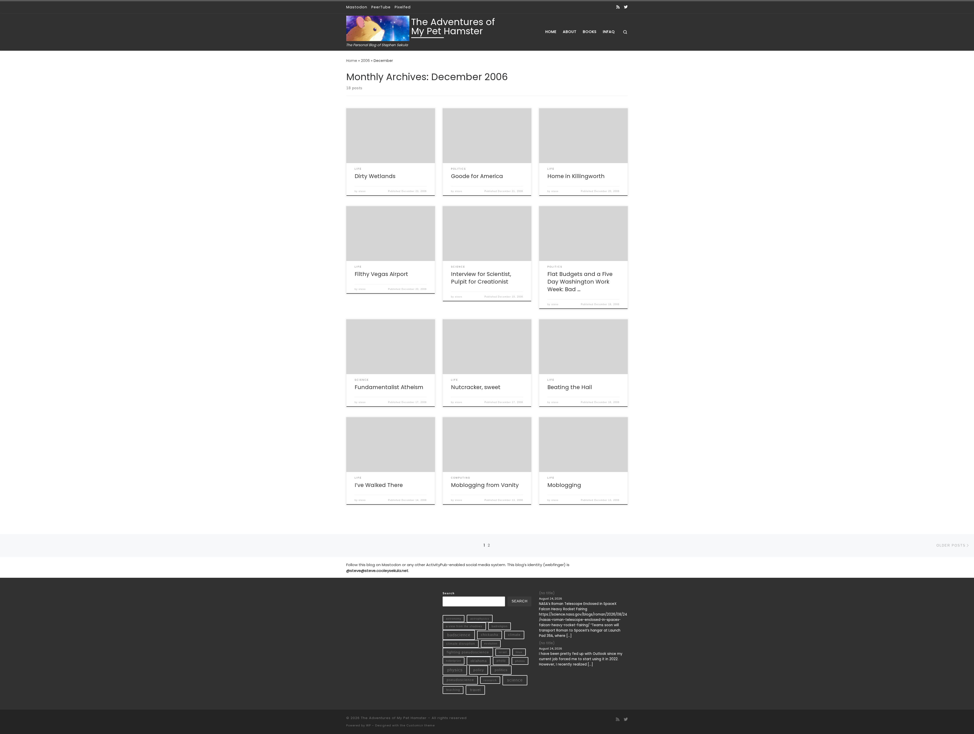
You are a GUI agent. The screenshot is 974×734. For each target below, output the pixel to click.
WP (368, 725)
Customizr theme (420, 725)
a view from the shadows (464, 626)
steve (362, 191)
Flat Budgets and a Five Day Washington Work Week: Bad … (580, 281)
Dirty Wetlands (375, 176)
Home (351, 60)
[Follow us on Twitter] (626, 7)
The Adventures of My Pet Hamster (394, 717)
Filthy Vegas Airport (381, 274)
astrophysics (479, 618)
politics (501, 670)
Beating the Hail (569, 387)
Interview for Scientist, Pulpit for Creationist (481, 277)
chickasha (489, 635)
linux (519, 652)
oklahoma (479, 661)
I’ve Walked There (379, 485)
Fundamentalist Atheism (389, 387)
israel (503, 652)
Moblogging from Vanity (485, 485)
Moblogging (564, 485)
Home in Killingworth (576, 176)
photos (520, 660)
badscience (459, 635)
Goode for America (477, 176)
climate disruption (460, 643)
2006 (365, 60)
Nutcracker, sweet (475, 387)
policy (478, 670)
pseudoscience (460, 680)
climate (514, 635)
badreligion (500, 626)
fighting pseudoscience (468, 652)
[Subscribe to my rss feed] (618, 7)
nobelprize (453, 660)
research (490, 680)
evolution (490, 643)
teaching (453, 689)
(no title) (546, 593)
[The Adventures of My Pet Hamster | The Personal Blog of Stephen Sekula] (377, 27)
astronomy (453, 618)
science (515, 680)
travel (475, 690)
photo (501, 660)
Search (449, 593)
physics (455, 670)
